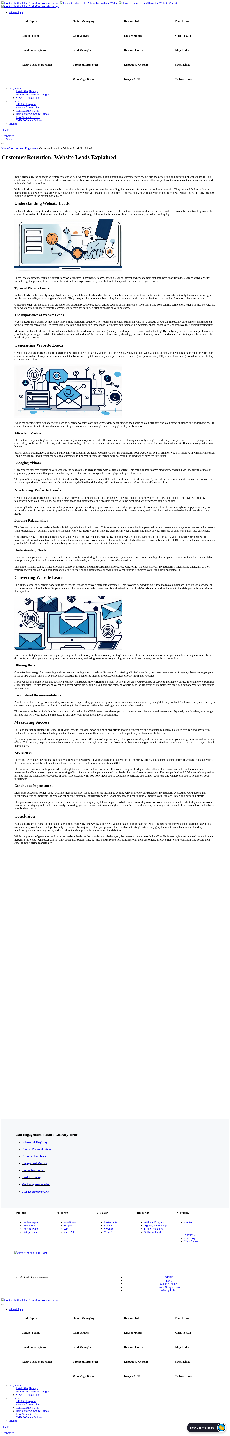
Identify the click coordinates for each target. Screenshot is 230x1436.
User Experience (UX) (35, 1191)
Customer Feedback (34, 1156)
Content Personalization (36, 1149)
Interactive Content (33, 1170)
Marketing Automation (36, 1184)
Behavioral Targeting (34, 1142)
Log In (5, 129)
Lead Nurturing (31, 1177)
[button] (206, 1427)
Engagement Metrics (34, 1163)
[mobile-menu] (2, 143)
